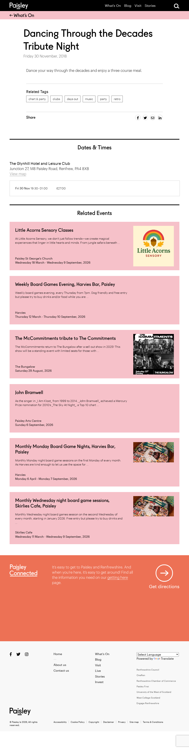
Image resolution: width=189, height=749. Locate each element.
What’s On (113, 5)
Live (98, 670)
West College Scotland (148, 697)
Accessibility (60, 722)
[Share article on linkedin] (160, 117)
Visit (138, 5)
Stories (150, 5)
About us (60, 664)
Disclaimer (108, 722)
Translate (167, 658)
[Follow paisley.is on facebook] (11, 654)
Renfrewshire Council (148, 669)
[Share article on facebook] (138, 117)
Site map (134, 722)
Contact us (61, 670)
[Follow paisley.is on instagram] (26, 654)
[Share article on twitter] (145, 117)
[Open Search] (176, 6)
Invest (99, 682)
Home (58, 654)
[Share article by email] (152, 117)
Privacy (122, 722)
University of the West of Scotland (154, 692)
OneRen (141, 675)
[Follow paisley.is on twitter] (18, 654)
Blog (127, 5)
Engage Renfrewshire (148, 703)
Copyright (94, 722)
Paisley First (143, 686)
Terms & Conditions (153, 722)
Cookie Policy (78, 722)
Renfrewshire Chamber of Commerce (156, 681)
